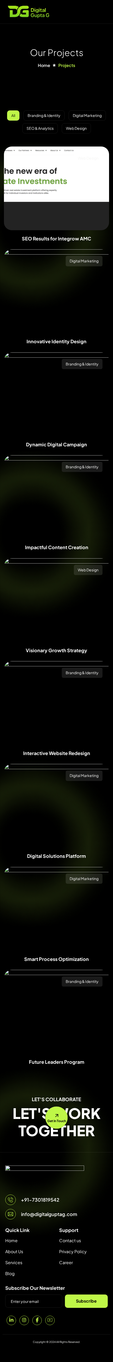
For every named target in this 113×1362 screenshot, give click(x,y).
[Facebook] (37, 1320)
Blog (10, 1273)
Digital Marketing (84, 260)
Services (13, 1262)
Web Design (88, 158)
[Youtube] (50, 1320)
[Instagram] (24, 1320)
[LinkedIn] (11, 1320)
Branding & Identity (82, 364)
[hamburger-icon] (103, 11)
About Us (14, 1251)
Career (66, 1262)
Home (11, 1240)
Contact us (70, 1240)
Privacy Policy (73, 1251)
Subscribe (86, 1301)
